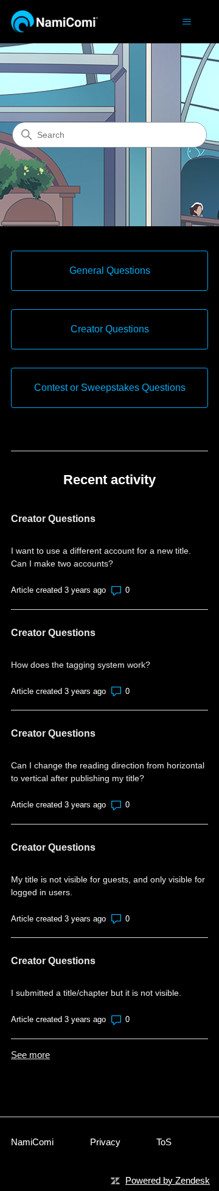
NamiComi (32, 1142)
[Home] (54, 21)
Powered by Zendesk (167, 1180)
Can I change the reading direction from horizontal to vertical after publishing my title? (107, 771)
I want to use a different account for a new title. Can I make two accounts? (101, 557)
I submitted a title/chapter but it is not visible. (96, 993)
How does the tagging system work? (80, 665)
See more (30, 1055)
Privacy (105, 1142)
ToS (164, 1142)
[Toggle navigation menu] (186, 22)
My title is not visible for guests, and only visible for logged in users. (108, 885)
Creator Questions (53, 518)
